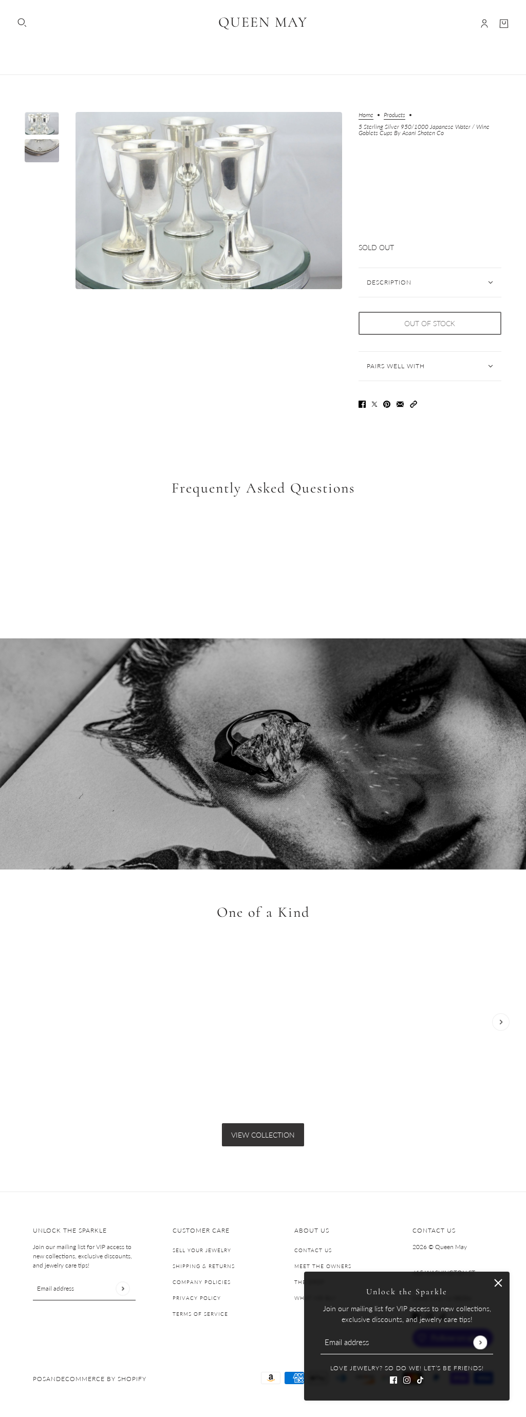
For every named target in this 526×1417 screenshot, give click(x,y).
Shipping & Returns (204, 1266)
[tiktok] (420, 1378)
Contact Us (313, 1250)
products (394, 115)
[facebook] (393, 1378)
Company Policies (202, 1282)
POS (39, 1379)
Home (366, 115)
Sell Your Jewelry (202, 1250)
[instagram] (407, 1378)
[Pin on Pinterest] (386, 402)
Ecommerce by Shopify (103, 1379)
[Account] (484, 23)
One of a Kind (263, 912)
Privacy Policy (197, 1298)
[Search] (22, 22)
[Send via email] (400, 402)
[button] (413, 402)
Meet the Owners (322, 1266)
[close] (498, 1283)
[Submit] (480, 1342)
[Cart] (504, 23)
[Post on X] (374, 402)
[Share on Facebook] (362, 402)
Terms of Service (200, 1314)
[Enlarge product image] (209, 200)
